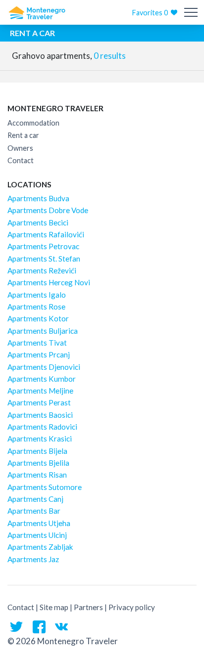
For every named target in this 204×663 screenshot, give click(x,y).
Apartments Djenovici (43, 366)
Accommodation (33, 123)
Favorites (150, 12)
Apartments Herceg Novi (48, 282)
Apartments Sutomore (44, 487)
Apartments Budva (38, 198)
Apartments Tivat (37, 342)
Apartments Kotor (38, 318)
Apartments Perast (39, 402)
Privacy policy (131, 607)
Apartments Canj (35, 498)
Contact (20, 160)
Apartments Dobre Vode (47, 210)
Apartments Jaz (33, 559)
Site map (54, 607)
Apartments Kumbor (41, 378)
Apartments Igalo (36, 294)
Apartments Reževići (41, 270)
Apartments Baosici (40, 414)
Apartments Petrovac (43, 246)
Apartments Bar (33, 510)
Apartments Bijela (37, 450)
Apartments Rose (36, 306)
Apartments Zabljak (40, 546)
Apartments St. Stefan (43, 258)
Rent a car (23, 135)
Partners (88, 607)
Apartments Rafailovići (45, 234)
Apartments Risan (37, 474)
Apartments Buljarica (42, 330)
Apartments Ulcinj (37, 534)
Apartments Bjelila (38, 462)
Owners (20, 148)
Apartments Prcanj (38, 354)
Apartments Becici (37, 222)
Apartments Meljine (40, 390)
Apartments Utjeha (38, 523)
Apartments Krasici (39, 438)
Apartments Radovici (42, 426)
